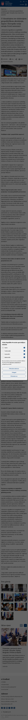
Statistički (7, 354)
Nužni (6, 347)
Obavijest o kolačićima (15, 362)
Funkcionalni (8, 351)
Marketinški (7, 357)
